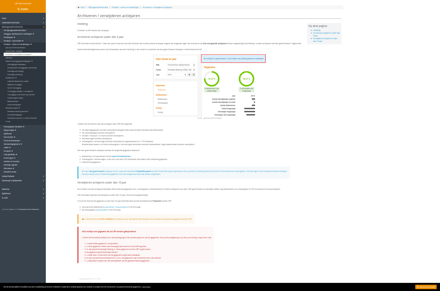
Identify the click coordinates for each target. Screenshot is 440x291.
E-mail (5, 197)
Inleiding (316, 30)
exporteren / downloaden (115, 207)
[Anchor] (89, 24)
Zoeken (24, 9)
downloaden (101, 209)
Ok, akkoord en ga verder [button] (426, 287)
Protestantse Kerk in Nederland (29, 209)
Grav (11, 209)
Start (4, 18)
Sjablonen (6, 193)
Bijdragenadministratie (12, 26)
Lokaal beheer (8, 176)
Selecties (5, 189)
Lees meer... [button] (146, 287)
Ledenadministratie (10, 22)
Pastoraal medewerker (12, 180)
